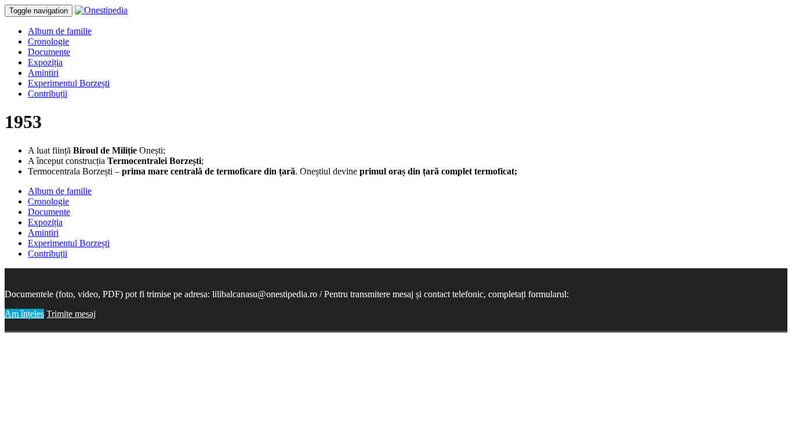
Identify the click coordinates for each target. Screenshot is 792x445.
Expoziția (45, 62)
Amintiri (43, 73)
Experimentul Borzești (69, 83)
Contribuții (47, 94)
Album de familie (60, 31)
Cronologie (48, 41)
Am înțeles (24, 314)
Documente (49, 52)
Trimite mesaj (71, 314)
